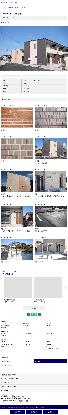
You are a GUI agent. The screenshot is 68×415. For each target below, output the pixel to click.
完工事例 (38, 361)
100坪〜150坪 (50, 334)
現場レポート (6, 361)
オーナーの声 (6, 366)
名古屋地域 (5, 325)
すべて (4, 323)
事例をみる (5, 382)
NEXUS (48, 342)
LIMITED (26, 342)
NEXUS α (5, 346)
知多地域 (48, 323)
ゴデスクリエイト (41, 407)
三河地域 (26, 323)
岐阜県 (48, 325)
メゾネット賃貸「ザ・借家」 (11, 379)
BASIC (4, 342)
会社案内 (5, 390)
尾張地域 (26, 325)
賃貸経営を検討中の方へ (9, 375)
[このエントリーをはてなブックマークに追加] (39, 314)
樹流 (25, 346)
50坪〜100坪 (28, 334)
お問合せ (51, 412)
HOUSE (48, 344)
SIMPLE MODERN (8, 344)
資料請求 (34, 412)
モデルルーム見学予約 (9, 386)
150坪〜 (4, 336)
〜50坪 (4, 334)
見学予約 (17, 412)
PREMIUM (27, 344)
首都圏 (4, 328)
